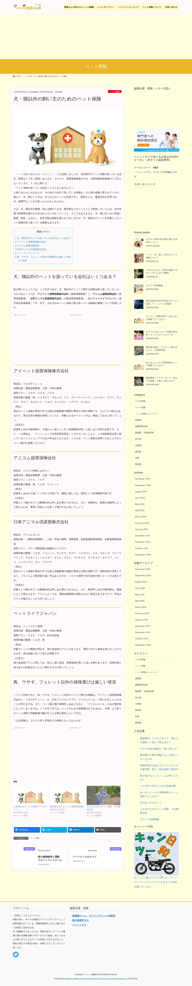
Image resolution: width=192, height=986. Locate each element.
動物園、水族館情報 (144, 432)
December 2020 (142, 479)
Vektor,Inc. (124, 979)
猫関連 (138, 451)
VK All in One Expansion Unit (105, 979)
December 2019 (142, 535)
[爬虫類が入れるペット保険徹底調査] (67, 795)
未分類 (138, 439)
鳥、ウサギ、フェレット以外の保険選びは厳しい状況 (43, 256)
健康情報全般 (141, 426)
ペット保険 (115, 91)
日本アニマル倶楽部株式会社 (30, 249)
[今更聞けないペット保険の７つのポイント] (30, 795)
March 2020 (140, 516)
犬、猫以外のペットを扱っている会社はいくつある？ (43, 238)
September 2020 (143, 485)
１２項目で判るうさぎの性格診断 (158, 786)
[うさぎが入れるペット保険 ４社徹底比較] (103, 795)
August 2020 (141, 491)
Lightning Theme (84, 979)
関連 (23, 260)
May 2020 (139, 504)
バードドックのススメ (85, 856)
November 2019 (142, 542)
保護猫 (138, 420)
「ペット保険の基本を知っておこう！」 (35, 174)
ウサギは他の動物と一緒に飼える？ (159, 748)
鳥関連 (138, 464)
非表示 (45, 232)
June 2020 (140, 498)
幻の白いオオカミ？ (151, 802)
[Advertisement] (96, 37)
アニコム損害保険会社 (27, 245)
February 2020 (142, 523)
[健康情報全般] (24, 854)
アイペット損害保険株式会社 (30, 242)
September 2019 (143, 554)
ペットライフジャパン (27, 253)
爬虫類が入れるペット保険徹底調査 (67, 806)
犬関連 (138, 445)
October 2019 (141, 548)
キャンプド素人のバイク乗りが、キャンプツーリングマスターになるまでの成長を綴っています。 (155, 882)
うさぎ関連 (140, 401)
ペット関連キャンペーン (146, 413)
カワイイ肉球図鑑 (154, 285)
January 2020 (141, 529)
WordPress (68, 979)
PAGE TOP (184, 953)
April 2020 (140, 510)
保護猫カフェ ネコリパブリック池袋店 (93, 915)
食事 (137, 458)
